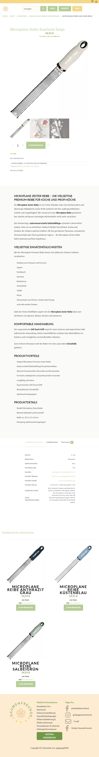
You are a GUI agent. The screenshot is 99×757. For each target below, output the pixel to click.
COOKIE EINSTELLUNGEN (62, 745)
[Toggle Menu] (13, 8)
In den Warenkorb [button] (26, 593)
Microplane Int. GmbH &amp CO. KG (63, 457)
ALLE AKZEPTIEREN (85, 745)
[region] (49, 742)
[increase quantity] (23, 125)
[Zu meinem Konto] (96, 1)
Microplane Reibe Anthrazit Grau (25, 574)
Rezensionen (66, 427)
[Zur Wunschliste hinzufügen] (41, 544)
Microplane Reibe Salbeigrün (25, 651)
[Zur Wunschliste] (92, 2)
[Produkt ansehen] (41, 539)
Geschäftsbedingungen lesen (18, 753)
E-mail (76, 706)
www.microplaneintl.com (67, 466)
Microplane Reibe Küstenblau (73, 574)
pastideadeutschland (80, 693)
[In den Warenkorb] (41, 534)
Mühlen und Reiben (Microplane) (28, 146)
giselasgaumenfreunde (82, 700)
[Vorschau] (41, 549)
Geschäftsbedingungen (46, 701)
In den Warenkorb (36, 126)
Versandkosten (27, 588)
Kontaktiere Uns (43, 691)
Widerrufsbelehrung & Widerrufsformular (46, 706)
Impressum (41, 694)
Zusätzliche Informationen (34, 427)
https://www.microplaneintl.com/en (63, 461)
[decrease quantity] (13, 125)
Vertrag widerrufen (49, 721)
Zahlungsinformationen (47, 714)
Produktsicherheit (52, 427)
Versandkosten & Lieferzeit (48, 711)
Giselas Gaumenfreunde (81, 713)
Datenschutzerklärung (46, 698)
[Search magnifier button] (43, 8)
